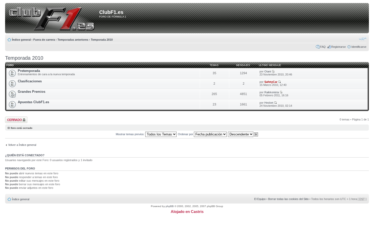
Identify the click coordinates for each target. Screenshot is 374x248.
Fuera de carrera (44, 39)
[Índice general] (53, 19)
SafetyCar (270, 81)
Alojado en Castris (187, 211)
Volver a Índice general (22, 144)
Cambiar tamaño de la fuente (362, 38)
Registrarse (338, 46)
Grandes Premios (31, 92)
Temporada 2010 (102, 39)
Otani (267, 71)
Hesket (268, 102)
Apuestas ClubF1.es (33, 102)
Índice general (21, 39)
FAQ (323, 46)
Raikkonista (271, 92)
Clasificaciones (30, 81)
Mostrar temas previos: (130, 134)
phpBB (170, 206)
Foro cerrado (13, 118)
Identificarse (358, 46)
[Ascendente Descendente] (243, 134)
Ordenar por (186, 134)
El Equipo (260, 198)
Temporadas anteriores (72, 39)
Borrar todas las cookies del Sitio (288, 198)
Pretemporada (29, 71)
